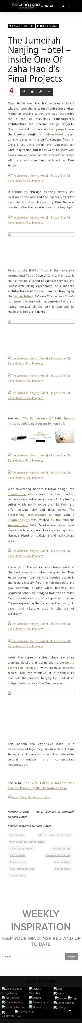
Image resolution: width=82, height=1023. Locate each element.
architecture (18, 835)
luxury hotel (18, 856)
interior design (62, 849)
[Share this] (24, 92)
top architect (63, 862)
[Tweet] (32, 92)
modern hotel (19, 862)
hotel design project (22, 849)
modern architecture (59, 856)
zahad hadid (63, 869)
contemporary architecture (55, 835)
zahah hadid (18, 876)
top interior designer (23, 869)
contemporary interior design (28, 842)
